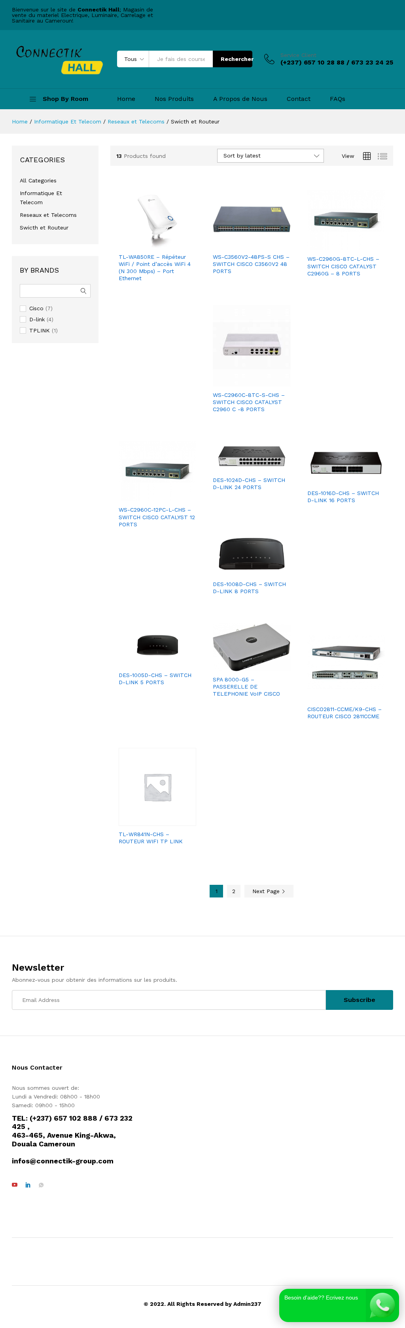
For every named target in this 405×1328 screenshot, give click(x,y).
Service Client (298, 55)
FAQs (337, 99)
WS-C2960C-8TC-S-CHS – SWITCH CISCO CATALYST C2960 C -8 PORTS (249, 402)
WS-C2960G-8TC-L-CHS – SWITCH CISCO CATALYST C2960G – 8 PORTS (343, 266)
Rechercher (236, 59)
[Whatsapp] (41, 1185)
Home (126, 99)
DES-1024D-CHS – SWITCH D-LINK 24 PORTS (249, 483)
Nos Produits (174, 99)
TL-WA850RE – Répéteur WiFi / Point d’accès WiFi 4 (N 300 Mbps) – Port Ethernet (155, 268)
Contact (298, 99)
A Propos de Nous (240, 99)
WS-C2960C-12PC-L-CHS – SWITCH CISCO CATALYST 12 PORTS (157, 517)
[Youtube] (14, 1185)
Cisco (36, 308)
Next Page (267, 891)
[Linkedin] (28, 1185)
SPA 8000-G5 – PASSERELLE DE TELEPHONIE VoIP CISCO (246, 686)
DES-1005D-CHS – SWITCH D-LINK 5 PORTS (155, 678)
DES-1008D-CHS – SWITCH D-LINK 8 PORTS (249, 587)
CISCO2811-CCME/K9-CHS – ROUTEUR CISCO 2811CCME (344, 712)
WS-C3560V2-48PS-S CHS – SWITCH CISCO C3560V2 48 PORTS (251, 264)
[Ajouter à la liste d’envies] (157, 243)
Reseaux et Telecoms (48, 215)
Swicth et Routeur (44, 227)
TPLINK (39, 330)
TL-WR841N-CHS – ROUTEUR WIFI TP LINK (151, 837)
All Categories (38, 180)
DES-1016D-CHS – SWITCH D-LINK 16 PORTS (343, 496)
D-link (37, 319)
